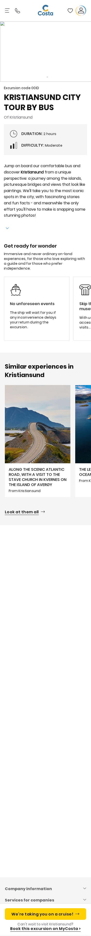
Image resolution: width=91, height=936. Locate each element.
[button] (70, 10)
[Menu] (8, 11)
